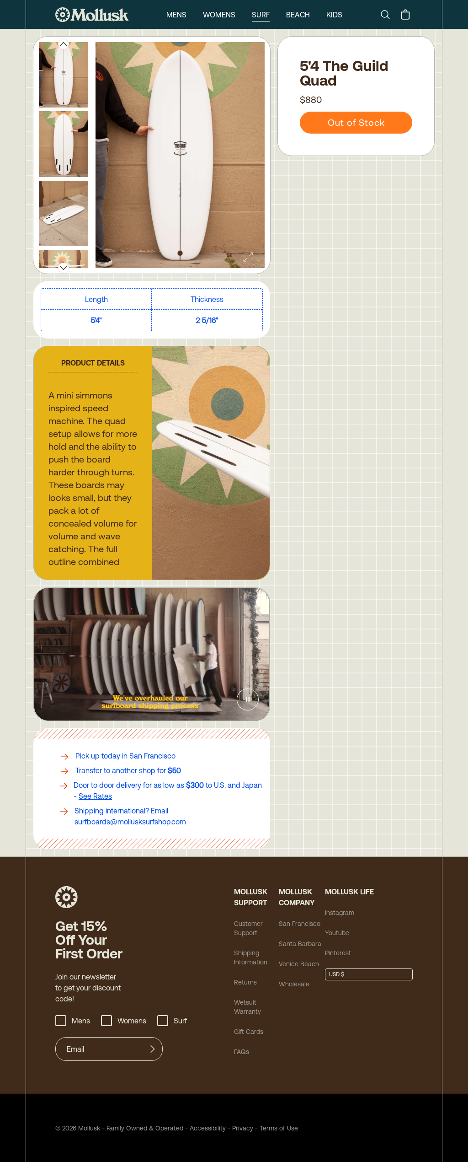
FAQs (241, 1051)
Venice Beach (299, 964)
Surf (261, 15)
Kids (334, 15)
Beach (298, 15)
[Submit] (152, 1049)
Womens (219, 15)
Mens (176, 15)
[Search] (389, 14)
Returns (245, 982)
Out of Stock (356, 122)
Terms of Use (279, 1128)
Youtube (337, 932)
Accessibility (204, 1128)
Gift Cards (248, 1031)
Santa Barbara (300, 943)
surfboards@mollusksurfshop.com (130, 822)
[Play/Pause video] (248, 699)
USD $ (336, 974)
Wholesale (294, 984)
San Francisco (299, 923)
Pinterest (338, 953)
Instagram (339, 912)
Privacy (242, 1128)
